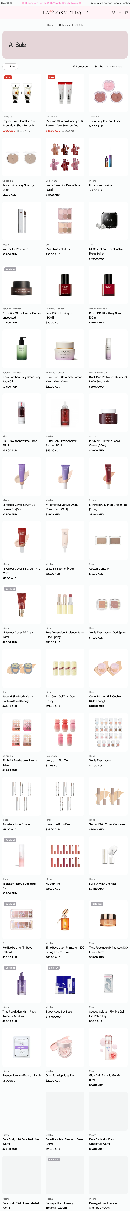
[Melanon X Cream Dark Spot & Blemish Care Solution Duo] (65, 93)
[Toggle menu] (3, 12)
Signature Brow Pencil (59, 824)
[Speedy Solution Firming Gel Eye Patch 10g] (108, 983)
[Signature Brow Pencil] (65, 796)
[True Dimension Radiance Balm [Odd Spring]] (65, 604)
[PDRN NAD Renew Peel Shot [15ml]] (21, 412)
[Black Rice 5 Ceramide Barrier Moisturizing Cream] (65, 348)
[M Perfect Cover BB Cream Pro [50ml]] (108, 476)
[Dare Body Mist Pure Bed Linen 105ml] (21, 1111)
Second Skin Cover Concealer (107, 824)
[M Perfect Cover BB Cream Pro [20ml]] (21, 540)
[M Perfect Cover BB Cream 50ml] (21, 604)
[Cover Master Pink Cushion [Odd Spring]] (108, 668)
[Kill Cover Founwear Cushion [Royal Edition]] (108, 221)
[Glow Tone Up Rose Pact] (65, 1047)
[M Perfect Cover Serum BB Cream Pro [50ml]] (21, 476)
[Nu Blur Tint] (65, 855)
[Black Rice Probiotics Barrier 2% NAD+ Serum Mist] (108, 348)
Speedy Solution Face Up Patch (21, 1075)
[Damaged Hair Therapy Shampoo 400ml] (108, 1175)
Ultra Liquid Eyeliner (101, 185)
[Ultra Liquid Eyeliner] (108, 157)
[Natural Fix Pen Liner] (21, 221)
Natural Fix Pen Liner (14, 249)
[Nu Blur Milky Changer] (108, 855)
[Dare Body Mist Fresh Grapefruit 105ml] (108, 1111)
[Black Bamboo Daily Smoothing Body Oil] (21, 348)
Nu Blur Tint (53, 884)
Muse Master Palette (58, 249)
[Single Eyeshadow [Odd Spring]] (108, 604)
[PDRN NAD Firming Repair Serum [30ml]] (65, 412)
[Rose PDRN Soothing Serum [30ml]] (108, 285)
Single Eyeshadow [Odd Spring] (108, 632)
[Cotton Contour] (108, 540)
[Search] (113, 12)
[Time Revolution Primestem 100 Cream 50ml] (108, 919)
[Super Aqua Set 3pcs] (65, 983)
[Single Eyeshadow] (108, 732)
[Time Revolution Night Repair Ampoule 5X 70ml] (21, 983)
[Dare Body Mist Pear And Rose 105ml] (65, 1111)
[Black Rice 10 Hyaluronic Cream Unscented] (21, 285)
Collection (64, 25)
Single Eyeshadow (100, 760)
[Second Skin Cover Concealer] (108, 796)
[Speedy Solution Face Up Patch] (21, 1047)
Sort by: (99, 66)
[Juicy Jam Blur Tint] (65, 732)
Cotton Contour (99, 569)
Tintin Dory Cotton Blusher (105, 121)
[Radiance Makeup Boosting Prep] (21, 855)
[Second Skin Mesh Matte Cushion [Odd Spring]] (21, 668)
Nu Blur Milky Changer (102, 884)
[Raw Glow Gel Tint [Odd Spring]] (65, 668)
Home (50, 25)
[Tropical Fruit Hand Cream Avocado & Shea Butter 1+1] (21, 93)
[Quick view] (36, 80)
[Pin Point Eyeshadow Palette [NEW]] (21, 732)
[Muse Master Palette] (65, 221)
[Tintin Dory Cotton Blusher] (108, 93)
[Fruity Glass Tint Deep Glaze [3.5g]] (65, 157)
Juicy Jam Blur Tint (57, 760)
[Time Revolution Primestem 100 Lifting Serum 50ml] (65, 919)
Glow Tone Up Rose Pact (60, 1075)
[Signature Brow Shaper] (21, 796)
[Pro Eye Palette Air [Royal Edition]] (21, 919)
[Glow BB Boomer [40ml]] (65, 540)
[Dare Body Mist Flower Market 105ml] (21, 1175)
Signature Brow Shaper (16, 824)
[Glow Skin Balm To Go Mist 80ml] (108, 1047)
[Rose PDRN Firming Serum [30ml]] (65, 285)
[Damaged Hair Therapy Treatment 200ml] (65, 1175)
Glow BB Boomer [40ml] (60, 569)
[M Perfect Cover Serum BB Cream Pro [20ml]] (65, 476)
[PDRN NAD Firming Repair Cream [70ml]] (108, 412)
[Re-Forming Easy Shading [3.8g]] (21, 157)
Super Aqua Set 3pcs (59, 1011)
